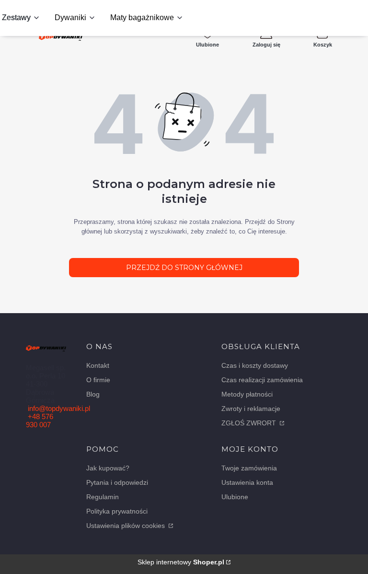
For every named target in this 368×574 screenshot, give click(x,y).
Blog (93, 394)
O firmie (98, 380)
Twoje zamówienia (249, 468)
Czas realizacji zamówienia (262, 380)
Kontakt (97, 365)
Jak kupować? (107, 468)
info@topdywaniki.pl (59, 408)
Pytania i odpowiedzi (117, 482)
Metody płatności (247, 394)
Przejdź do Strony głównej (184, 267)
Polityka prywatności (117, 511)
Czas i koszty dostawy (254, 365)
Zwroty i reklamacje (250, 408)
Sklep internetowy (181, 562)
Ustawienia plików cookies (126, 525)
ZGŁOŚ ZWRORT (249, 423)
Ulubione (234, 497)
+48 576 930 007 (39, 420)
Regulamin (102, 497)
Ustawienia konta (247, 482)
